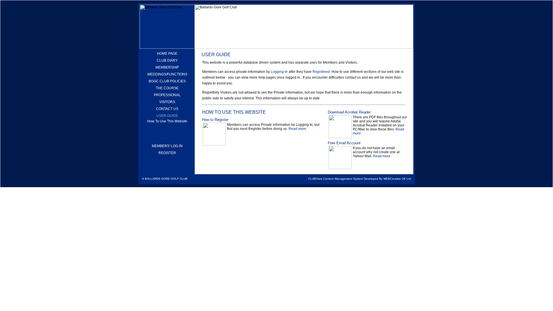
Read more (297, 129)
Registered (321, 72)
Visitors (167, 102)
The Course (167, 88)
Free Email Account (344, 143)
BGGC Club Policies (167, 81)
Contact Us (167, 109)
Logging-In (279, 72)
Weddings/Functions (167, 74)
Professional (167, 95)
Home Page (167, 54)
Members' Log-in (167, 146)
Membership (167, 67)
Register (167, 153)
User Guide (167, 116)
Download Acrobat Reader (349, 112)
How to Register (215, 119)
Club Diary (167, 60)
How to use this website (167, 121)
